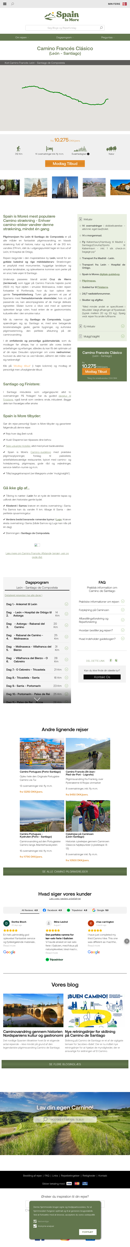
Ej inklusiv (89, 326)
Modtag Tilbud (65, 163)
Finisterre (102, 287)
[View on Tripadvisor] (49, 923)
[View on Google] (6, 923)
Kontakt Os (102, 677)
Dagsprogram (64, 37)
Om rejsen (21, 37)
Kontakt (102, 1175)
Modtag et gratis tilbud (67, 1119)
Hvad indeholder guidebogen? (97, 638)
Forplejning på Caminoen (94, 610)
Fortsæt (87, 1232)
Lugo (59, 519)
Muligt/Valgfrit (92, 336)
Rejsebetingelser (70, 1175)
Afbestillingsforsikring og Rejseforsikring (93, 620)
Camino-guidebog (41, 451)
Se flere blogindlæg (65, 1064)
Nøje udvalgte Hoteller (18, 445)
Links (55, 1175)
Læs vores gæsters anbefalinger (65, 898)
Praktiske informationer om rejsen (99, 601)
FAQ (47, 1175)
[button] (2, 187)
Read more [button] (9, 945)
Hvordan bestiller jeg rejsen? (96, 630)
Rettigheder (89, 1175)
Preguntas (107, 37)
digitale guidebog (110, 274)
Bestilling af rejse (32, 1175)
